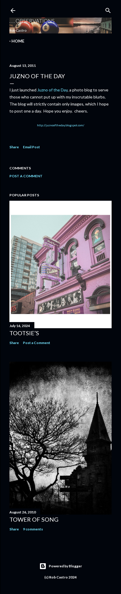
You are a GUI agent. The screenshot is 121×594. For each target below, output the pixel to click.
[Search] (108, 9)
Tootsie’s (24, 332)
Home (17, 40)
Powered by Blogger (65, 566)
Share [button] (14, 147)
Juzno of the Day (52, 89)
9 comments (33, 529)
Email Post (31, 147)
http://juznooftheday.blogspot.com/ (60, 125)
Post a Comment (26, 176)
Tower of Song (33, 519)
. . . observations (32, 21)
